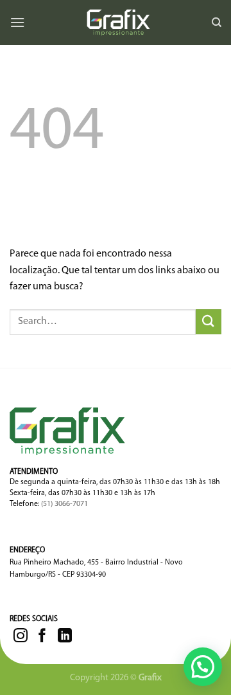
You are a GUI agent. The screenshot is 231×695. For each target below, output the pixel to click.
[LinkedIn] (65, 637)
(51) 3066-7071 (64, 504)
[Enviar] (208, 321)
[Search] (216, 22)
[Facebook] (44, 637)
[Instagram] (22, 637)
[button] (203, 666)
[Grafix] (118, 22)
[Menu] (17, 22)
